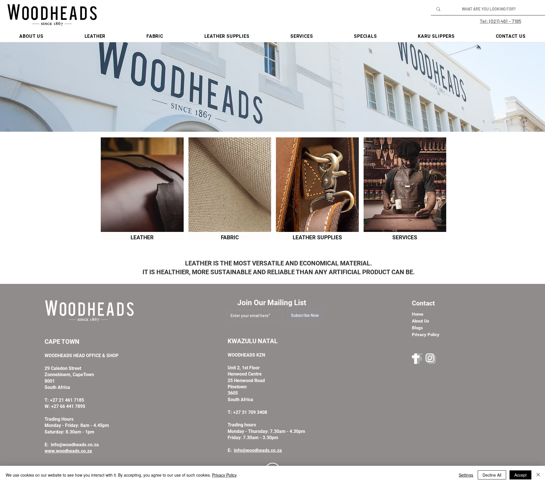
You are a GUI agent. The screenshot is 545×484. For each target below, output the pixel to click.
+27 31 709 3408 (250, 412)
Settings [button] (466, 475)
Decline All (492, 475)
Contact (423, 303)
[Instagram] (430, 358)
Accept (520, 475)
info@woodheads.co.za (75, 444)
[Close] (538, 474)
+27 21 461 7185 (67, 400)
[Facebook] (417, 358)
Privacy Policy (224, 475)
